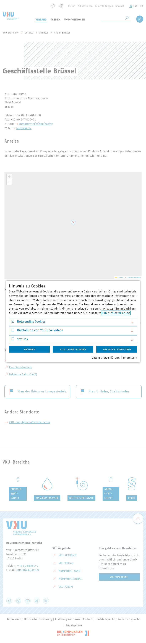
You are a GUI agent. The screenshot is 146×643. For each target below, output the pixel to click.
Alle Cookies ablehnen (73, 349)
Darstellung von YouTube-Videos (40, 330)
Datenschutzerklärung (116, 312)
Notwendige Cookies (31, 321)
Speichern (29, 349)
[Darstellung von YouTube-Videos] (13, 331)
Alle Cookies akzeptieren (117, 349)
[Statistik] (13, 340)
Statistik (22, 339)
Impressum (130, 357)
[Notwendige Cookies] (13, 322)
